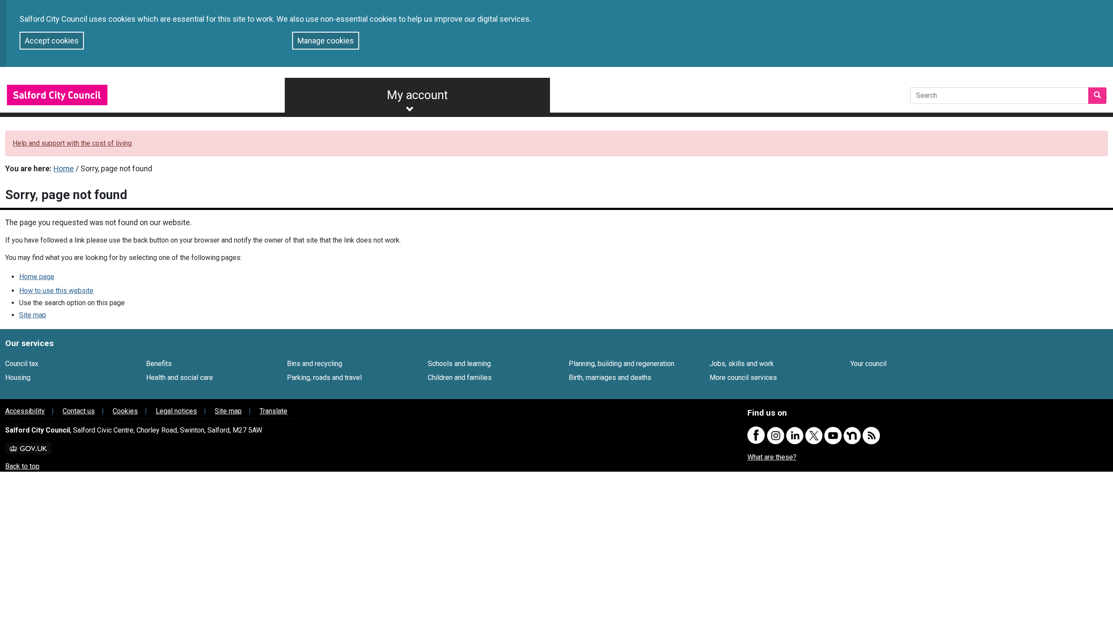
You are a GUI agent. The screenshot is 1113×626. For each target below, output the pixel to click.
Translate (273, 411)
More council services (743, 377)
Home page (36, 277)
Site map (32, 315)
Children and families (460, 377)
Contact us (79, 411)
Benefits (159, 364)
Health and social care (179, 377)
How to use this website (56, 290)
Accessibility (25, 411)
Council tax (21, 364)
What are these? (771, 457)
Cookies (125, 411)
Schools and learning (459, 364)
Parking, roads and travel (324, 377)
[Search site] (1097, 95)
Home (63, 168)
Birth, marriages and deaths (610, 377)
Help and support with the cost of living (72, 143)
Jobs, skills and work (742, 364)
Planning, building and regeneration (621, 364)
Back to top (22, 466)
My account (417, 95)
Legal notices (176, 411)
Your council (868, 364)
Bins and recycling (314, 364)
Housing (17, 377)
